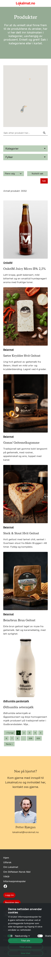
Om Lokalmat (10, 867)
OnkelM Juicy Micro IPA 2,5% (24, 269)
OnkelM (7, 262)
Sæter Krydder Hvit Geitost (21, 356)
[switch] (40, 936)
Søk (44, 181)
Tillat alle (25, 940)
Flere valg (13, 173)
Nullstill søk (37, 173)
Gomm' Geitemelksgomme (21, 442)
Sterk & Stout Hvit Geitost (21, 533)
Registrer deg (12, 902)
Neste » (9, 744)
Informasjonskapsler (14, 881)
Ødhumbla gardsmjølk (16, 701)
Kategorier (11, 148)
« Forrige (10, 733)
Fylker (9, 157)
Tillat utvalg (25, 947)
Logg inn (9, 895)
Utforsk (7, 862)
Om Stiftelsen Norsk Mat (16, 871)
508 (30, 738)
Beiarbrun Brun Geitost (19, 620)
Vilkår (6, 876)
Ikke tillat (25, 953)
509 (38, 738)
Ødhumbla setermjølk (18, 707)
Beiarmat (8, 349)
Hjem (6, 857)
